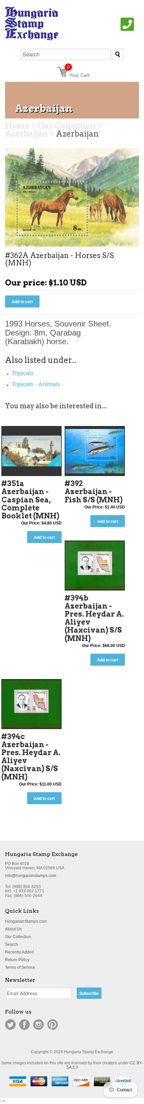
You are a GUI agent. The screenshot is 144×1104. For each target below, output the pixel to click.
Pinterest (52, 1024)
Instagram (38, 1024)
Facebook (24, 1024)
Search (11, 944)
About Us (13, 929)
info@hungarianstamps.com (30, 875)
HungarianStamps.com (26, 921)
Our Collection (18, 936)
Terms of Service (20, 967)
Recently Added (19, 952)
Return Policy (17, 959)
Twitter (10, 1024)
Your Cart (78, 75)
